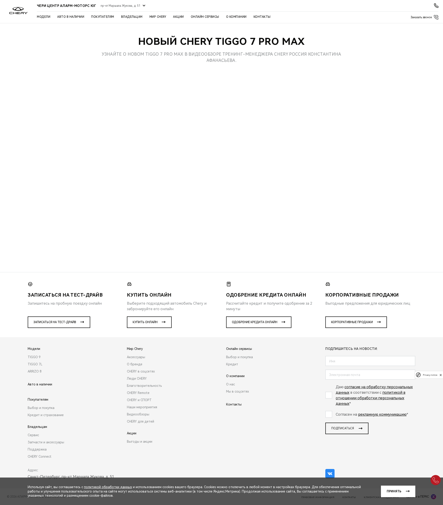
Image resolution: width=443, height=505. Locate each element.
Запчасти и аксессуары (46, 442)
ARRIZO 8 (35, 371)
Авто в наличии (70, 16)
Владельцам (132, 16)
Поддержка (37, 449)
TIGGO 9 (34, 357)
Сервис (33, 435)
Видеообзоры (138, 414)
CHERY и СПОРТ (139, 400)
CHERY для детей (140, 421)
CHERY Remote (138, 393)
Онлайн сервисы (205, 16)
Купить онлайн (145, 322)
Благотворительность (144, 386)
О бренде (134, 364)
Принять (394, 491)
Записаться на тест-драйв (54, 322)
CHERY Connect (39, 456)
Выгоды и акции (139, 441)
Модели (43, 16)
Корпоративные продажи (352, 322)
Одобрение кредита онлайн (254, 322)
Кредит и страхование (46, 415)
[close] (441, 375)
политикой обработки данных (108, 487)
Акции (178, 16)
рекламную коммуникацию (382, 414)
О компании (236, 16)
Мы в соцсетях (237, 391)
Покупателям (102, 16)
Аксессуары (136, 357)
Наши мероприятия (142, 407)
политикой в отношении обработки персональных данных (370, 398)
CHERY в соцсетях (141, 371)
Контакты (262, 16)
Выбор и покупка (41, 408)
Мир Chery (158, 16)
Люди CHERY (137, 378)
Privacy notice (430, 375)
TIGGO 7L (35, 364)
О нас (230, 384)
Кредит (232, 364)
